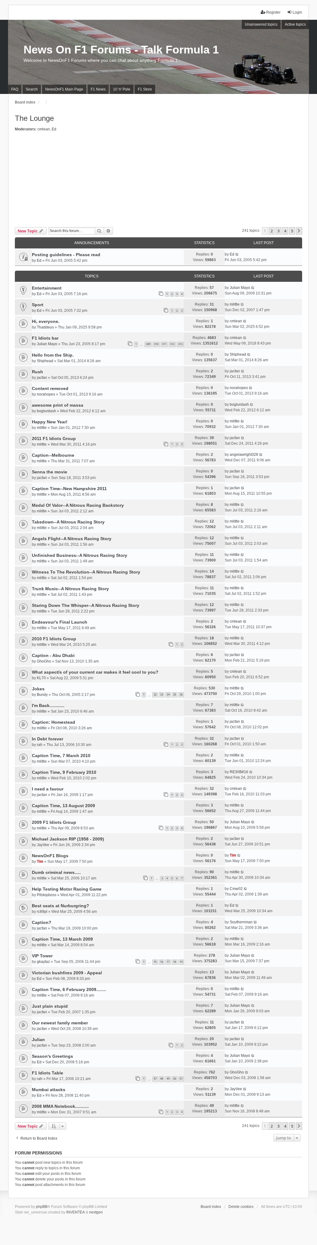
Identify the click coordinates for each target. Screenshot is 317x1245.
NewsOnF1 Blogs (50, 855)
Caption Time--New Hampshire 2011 (69, 488)
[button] (299, 231)
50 (174, 1079)
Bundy (42, 694)
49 (168, 1079)
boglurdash (46, 411)
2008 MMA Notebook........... (60, 1106)
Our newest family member (60, 1022)
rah (39, 745)
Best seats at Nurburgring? (60, 905)
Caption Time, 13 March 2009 (62, 939)
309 (148, 344)
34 (168, 694)
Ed (54, 129)
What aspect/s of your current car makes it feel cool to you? (95, 672)
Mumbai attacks (48, 1089)
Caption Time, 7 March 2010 (61, 755)
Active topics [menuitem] (295, 24)
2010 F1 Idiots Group (54, 638)
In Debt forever (47, 738)
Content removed (50, 388)
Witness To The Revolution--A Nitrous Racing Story (86, 572)
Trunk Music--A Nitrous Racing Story (70, 588)
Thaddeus (45, 327)
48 (161, 1079)
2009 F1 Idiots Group (54, 822)
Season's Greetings (52, 1056)
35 (174, 694)
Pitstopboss (46, 895)
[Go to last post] (237, 254)
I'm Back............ (48, 705)
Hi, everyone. (45, 321)
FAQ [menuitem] (14, 89)
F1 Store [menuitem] (145, 89)
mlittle (235, 304)
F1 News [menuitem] (98, 89)
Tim (40, 861)
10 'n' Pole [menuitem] (121, 89)
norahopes (46, 394)
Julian (38, 1039)
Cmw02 (236, 889)
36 (181, 694)
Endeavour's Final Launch (59, 622)
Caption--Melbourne (53, 455)
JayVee (43, 845)
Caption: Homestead (53, 722)
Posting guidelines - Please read (66, 254)
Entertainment (47, 288)
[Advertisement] (158, 181)
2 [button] (272, 231)
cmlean (43, 129)
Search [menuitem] (32, 89)
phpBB (41, 1207)
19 (181, 962)
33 (161, 694)
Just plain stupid (50, 1006)
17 (168, 962)
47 (155, 1079)
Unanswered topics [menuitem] (261, 24)
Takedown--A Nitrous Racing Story (68, 521)
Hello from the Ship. (53, 355)
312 (172, 344)
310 (156, 344)
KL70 (41, 678)
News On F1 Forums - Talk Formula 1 (121, 49)
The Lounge (34, 118)
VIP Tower (42, 955)
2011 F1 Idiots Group (54, 438)
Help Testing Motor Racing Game (67, 889)
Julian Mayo (240, 288)
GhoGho (44, 661)
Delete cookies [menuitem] (241, 1207)
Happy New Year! (49, 421)
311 (164, 344)
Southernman (241, 922)
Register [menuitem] (273, 12)
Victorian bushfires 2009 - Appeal (67, 972)
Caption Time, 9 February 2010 (64, 772)
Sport (37, 304)
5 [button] (292, 231)
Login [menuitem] (297, 12)
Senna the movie (49, 471)
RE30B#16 (239, 772)
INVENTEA (75, 1212)
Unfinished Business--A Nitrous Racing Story (79, 555)
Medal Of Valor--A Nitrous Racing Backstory (78, 505)
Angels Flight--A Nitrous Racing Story (71, 538)
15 (155, 962)
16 (161, 962)
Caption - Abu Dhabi (53, 655)
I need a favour (47, 788)
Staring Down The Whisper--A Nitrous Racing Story (85, 605)
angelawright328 (244, 454)
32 (155, 694)
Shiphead (45, 361)
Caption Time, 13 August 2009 (63, 805)
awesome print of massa (57, 405)
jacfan (42, 377)
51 (181, 1079)
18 (174, 962)
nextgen (96, 1212)
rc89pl (42, 911)
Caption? (41, 922)
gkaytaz (43, 961)
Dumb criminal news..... (56, 872)
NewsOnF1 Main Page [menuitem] (64, 89)
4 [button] (285, 231)
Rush (37, 371)
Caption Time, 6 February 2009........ (69, 989)
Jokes (38, 688)
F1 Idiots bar (45, 338)
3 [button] (278, 231)
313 (180, 344)
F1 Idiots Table (47, 1072)
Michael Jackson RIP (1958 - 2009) (68, 838)
